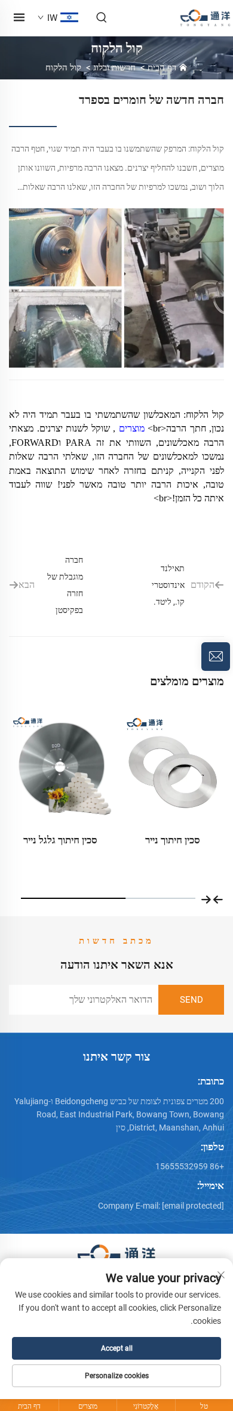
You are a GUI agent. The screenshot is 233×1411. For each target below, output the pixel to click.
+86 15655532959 (189, 1166)
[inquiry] (215, 656)
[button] (218, 898)
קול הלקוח (63, 67)
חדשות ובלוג (114, 67)
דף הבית (162, 67)
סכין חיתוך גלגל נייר (169, 840)
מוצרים (130, 428)
